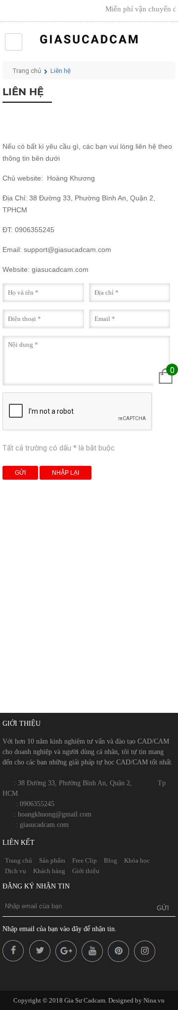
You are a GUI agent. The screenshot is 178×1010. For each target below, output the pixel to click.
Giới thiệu (85, 871)
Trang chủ (27, 70)
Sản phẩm (52, 860)
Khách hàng (49, 871)
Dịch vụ (15, 871)
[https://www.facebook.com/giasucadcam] (14, 959)
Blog (110, 860)
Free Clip (84, 860)
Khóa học (137, 860)
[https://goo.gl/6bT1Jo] (94, 959)
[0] (165, 385)
